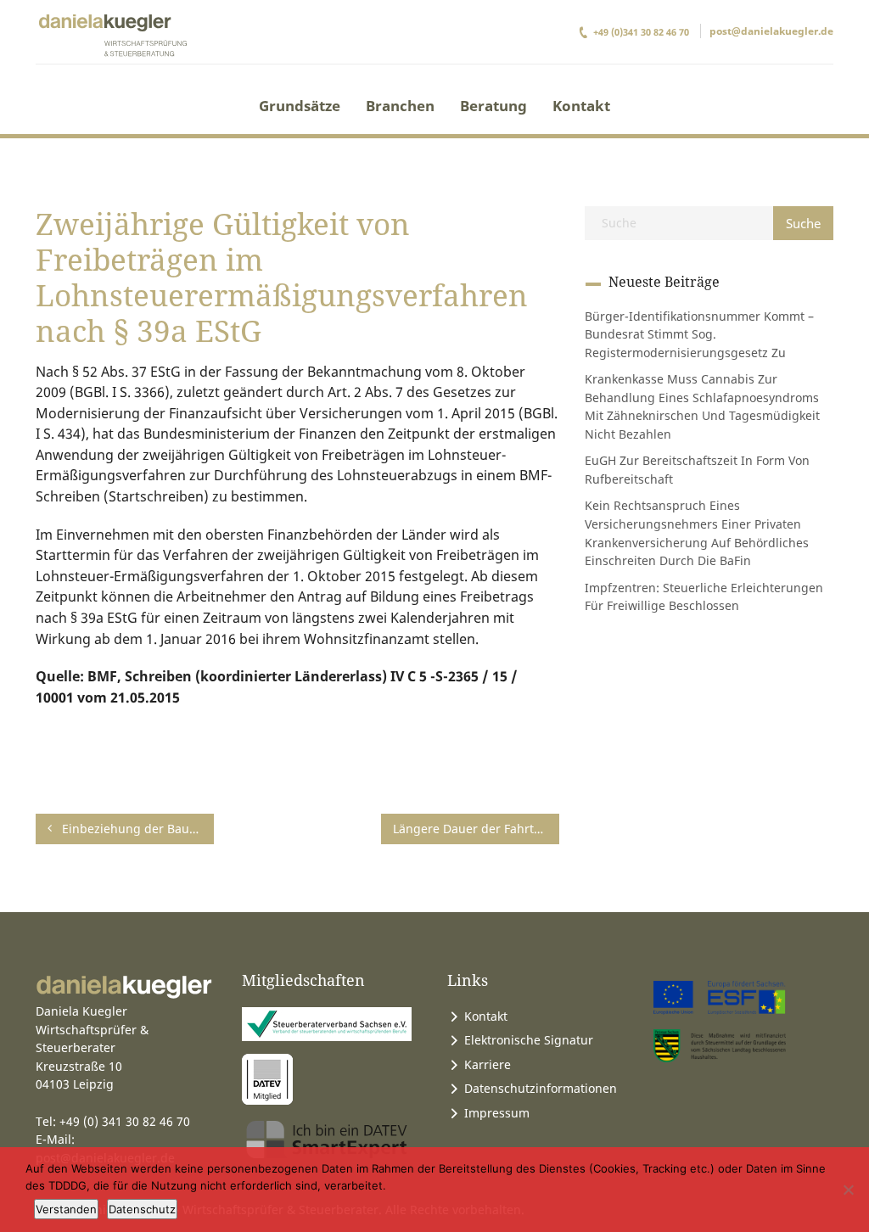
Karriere (487, 1064)
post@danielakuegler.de (771, 31)
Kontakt (581, 105)
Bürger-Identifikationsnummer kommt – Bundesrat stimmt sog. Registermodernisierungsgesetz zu (699, 334)
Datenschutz (142, 1209)
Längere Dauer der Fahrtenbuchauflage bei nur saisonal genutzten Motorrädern (476, 828)
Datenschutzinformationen (540, 1088)
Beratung (493, 105)
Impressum (497, 1113)
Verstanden (66, 1209)
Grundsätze (299, 105)
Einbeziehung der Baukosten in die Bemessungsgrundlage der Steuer (136, 828)
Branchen (400, 105)
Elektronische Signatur (528, 1040)
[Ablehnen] (847, 1189)
